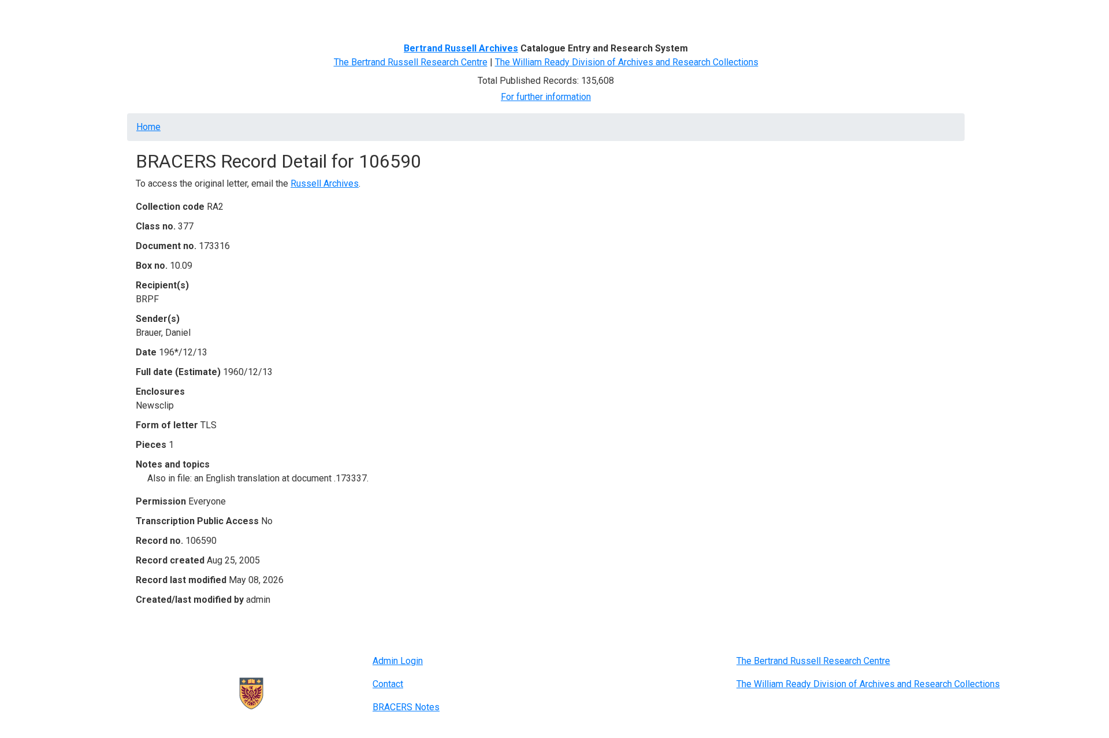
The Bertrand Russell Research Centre (410, 62)
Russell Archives (325, 183)
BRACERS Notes (406, 707)
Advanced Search (327, 15)
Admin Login (398, 660)
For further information (546, 96)
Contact (388, 683)
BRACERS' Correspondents (228, 15)
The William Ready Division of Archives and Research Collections (626, 62)
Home (152, 15)
